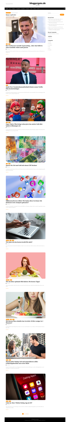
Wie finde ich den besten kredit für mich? (19, 242)
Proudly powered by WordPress (29, 420)
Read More (7, 95)
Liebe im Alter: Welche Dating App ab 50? (19, 403)
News (10, 8)
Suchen (49, 13)
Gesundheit (18, 8)
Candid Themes (43, 420)
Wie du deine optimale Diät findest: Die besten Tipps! (23, 282)
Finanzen (7, 240)
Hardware (27, 8)
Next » (27, 413)
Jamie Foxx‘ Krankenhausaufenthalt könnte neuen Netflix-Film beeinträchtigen (24, 88)
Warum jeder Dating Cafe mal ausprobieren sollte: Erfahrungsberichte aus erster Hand (22, 362)
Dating (35, 8)
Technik (38, 8)
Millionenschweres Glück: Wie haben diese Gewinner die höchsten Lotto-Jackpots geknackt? (24, 202)
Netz (31, 8)
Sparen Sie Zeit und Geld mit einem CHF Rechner (21, 165)
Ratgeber (13, 8)
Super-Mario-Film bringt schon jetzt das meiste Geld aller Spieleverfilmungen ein (24, 125)
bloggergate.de (38, 3)
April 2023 (50, 37)
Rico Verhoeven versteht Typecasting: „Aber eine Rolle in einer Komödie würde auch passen (24, 46)
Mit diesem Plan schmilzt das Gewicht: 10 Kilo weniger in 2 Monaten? (24, 322)
